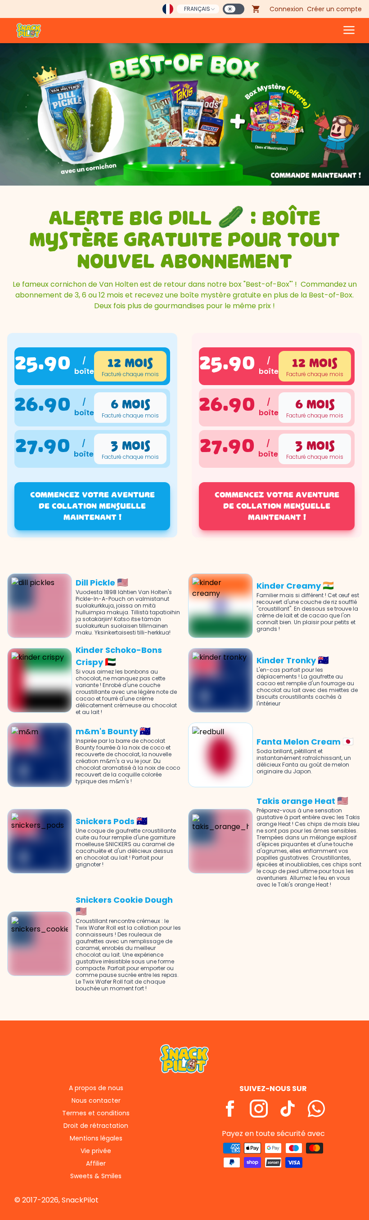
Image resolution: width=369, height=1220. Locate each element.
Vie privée (96, 1150)
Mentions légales (96, 1138)
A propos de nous (96, 1087)
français (197, 9)
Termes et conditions (96, 1113)
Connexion (286, 8)
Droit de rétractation (95, 1125)
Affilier (96, 1163)
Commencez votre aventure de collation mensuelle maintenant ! (92, 506)
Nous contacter (96, 1100)
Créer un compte (334, 8)
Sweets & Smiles (96, 1175)
